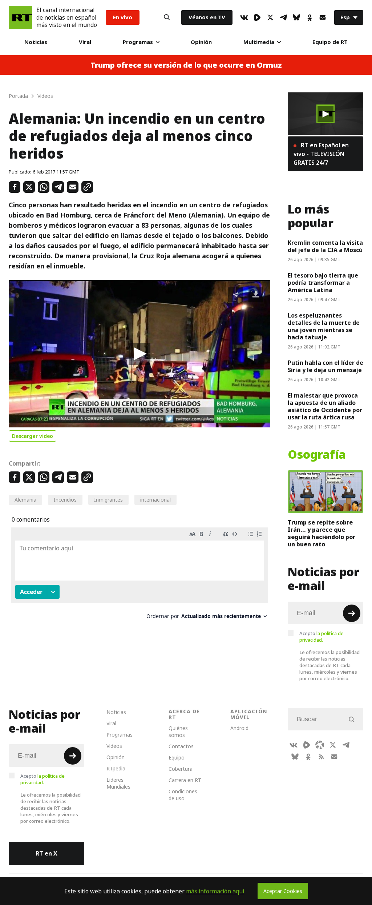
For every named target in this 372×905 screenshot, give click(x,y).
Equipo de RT (330, 42)
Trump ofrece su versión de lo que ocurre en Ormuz (186, 65)
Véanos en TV (207, 17)
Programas (138, 42)
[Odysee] (320, 745)
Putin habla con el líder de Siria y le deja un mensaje (325, 366)
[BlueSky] (296, 17)
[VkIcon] (244, 17)
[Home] (20, 17)
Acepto (321, 636)
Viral (85, 42)
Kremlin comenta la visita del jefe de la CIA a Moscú (325, 246)
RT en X (46, 853)
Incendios (65, 499)
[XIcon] (270, 17)
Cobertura (181, 769)
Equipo (177, 757)
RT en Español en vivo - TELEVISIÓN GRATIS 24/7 (321, 154)
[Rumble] (257, 17)
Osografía (317, 455)
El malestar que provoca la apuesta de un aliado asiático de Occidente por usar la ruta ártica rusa (325, 406)
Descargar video (32, 436)
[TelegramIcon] (283, 17)
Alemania (25, 499)
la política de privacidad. (321, 636)
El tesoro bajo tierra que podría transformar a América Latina (323, 282)
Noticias (35, 42)
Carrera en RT (185, 780)
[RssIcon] (321, 756)
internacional (155, 499)
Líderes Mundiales (118, 783)
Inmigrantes (108, 499)
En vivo (122, 17)
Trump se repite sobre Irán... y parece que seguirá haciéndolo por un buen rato (321, 533)
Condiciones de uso (183, 795)
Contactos (181, 746)
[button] (139, 354)
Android (239, 728)
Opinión (201, 42)
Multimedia (258, 42)
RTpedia (115, 768)
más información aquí (215, 891)
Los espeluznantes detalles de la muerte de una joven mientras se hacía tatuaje (324, 326)
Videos (114, 746)
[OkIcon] (309, 17)
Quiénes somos (178, 731)
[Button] (166, 17)
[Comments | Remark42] (139, 576)
